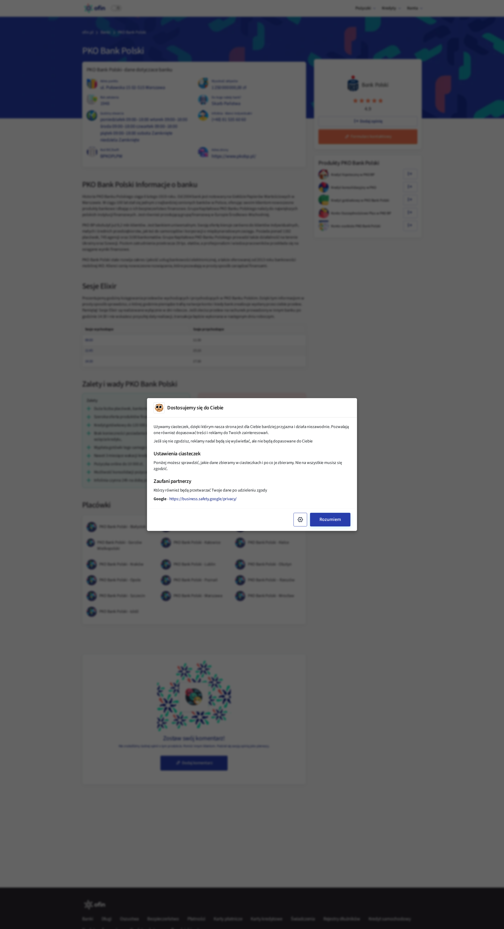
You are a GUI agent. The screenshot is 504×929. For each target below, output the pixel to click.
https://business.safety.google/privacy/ (203, 499)
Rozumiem (330, 519)
